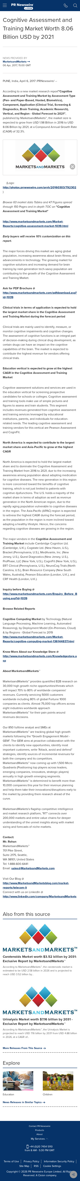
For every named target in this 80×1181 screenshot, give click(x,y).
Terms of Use (11, 1161)
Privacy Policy (31, 1161)
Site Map (24, 1166)
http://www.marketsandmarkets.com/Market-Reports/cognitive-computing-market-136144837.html (38, 639)
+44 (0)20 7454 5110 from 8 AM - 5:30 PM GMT (40, 1148)
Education (8, 1094)
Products (39, 1130)
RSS (36, 1166)
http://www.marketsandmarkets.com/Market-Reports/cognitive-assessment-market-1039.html (35, 223)
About (39, 1134)
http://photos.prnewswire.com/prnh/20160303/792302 (39, 187)
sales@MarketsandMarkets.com (33, 868)
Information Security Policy (59, 1161)
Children (47, 1094)
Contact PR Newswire (39, 1126)
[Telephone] (66, 5)
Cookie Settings (52, 1166)
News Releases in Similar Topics (22, 1102)
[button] (40, 155)
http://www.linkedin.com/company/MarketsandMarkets (39, 896)
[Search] (75, 5)
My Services (38, 1139)
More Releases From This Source (22, 1048)
